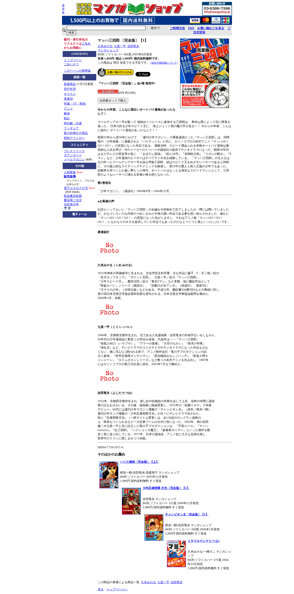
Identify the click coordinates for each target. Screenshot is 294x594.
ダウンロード (73, 155)
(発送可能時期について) (164, 62)
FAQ (191, 28)
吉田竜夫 (133, 46)
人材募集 (70, 172)
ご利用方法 (177, 28)
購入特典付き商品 (76, 133)
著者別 (68, 98)
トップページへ (117, 589)
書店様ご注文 (73, 200)
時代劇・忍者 (73, 123)
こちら (86, 43)
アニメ (68, 108)
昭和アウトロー (74, 138)
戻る (101, 589)
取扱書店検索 (73, 196)
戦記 (67, 118)
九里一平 (120, 46)
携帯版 (63, 9)
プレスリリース (74, 151)
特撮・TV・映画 (75, 103)
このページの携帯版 (77, 70)
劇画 (67, 113)
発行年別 (70, 89)
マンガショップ (108, 50)
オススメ (70, 94)
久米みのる (105, 46)
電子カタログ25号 (76, 188)
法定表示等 (71, 204)
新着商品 (70, 84)
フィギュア (71, 128)
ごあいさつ (71, 64)
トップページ (73, 60)
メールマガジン (74, 159)
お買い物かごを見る (210, 28)
